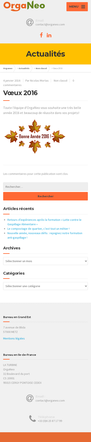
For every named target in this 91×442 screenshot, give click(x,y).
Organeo (7, 68)
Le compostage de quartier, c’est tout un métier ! (38, 229)
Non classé (41, 68)
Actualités (24, 68)
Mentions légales (14, 338)
